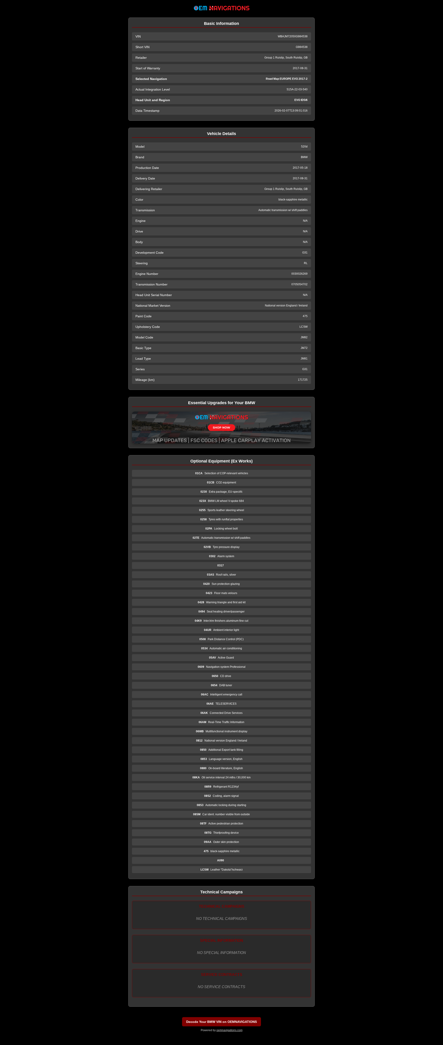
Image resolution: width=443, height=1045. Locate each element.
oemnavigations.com (229, 1030)
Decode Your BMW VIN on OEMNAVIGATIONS (221, 1022)
